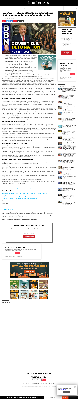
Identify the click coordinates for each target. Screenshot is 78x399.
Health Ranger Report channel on (23, 188)
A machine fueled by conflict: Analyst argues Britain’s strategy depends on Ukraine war (68, 202)
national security (6, 216)
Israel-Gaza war (22, 215)
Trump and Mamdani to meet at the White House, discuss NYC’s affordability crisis (68, 102)
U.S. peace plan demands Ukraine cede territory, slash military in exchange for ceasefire (69, 108)
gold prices (48, 213)
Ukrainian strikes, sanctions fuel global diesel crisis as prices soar (69, 143)
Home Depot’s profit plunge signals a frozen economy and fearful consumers (68, 113)
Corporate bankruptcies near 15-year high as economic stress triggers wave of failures (68, 161)
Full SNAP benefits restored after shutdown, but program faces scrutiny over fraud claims (69, 177)
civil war (26, 212)
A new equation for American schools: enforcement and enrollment (68, 96)
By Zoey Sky (68, 198)
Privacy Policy (39, 394)
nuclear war (12, 216)
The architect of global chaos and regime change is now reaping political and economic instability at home (69, 149)
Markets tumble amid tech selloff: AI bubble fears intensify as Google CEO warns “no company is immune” (69, 90)
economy (14, 213)
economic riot (9, 213)
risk (26, 216)
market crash (37, 215)
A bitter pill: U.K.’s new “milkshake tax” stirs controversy (69, 126)
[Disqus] (29, 319)
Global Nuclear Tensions (37, 213)
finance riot (19, 213)
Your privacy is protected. (8, 256)
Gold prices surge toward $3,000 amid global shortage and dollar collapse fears (20, 196)
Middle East (43, 215)
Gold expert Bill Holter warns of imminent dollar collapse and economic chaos (19, 198)
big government (12, 212)
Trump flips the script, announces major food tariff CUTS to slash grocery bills (69, 167)
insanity (17, 215)
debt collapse (41, 212)
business (19, 212)
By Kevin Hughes (69, 110)
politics (23, 216)
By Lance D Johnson (70, 152)
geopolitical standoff (27, 213)
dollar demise (48, 212)
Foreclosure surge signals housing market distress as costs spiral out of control (68, 189)
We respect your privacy (36, 386)
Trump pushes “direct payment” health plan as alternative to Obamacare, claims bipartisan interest (68, 120)
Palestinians (18, 216)
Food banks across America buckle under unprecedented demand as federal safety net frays (68, 196)
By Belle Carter (69, 145)
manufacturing (30, 215)
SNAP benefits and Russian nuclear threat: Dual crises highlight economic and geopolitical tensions (24, 193)
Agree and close (66, 392)
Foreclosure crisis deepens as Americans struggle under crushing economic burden (68, 155)
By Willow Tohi (69, 98)
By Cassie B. (68, 116)
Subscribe (65, 397)
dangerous (35, 212)
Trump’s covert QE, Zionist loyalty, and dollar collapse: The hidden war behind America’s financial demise (69, 132)
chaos (22, 212)
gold (44, 213)
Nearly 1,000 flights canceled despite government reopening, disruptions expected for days (68, 183)
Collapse (30, 212)
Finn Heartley (11, 18)
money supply (49, 215)
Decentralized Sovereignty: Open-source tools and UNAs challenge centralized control (69, 138)
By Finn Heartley (69, 134)
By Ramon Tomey (69, 104)
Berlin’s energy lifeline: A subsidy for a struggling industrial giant (69, 172)
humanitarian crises (10, 215)
